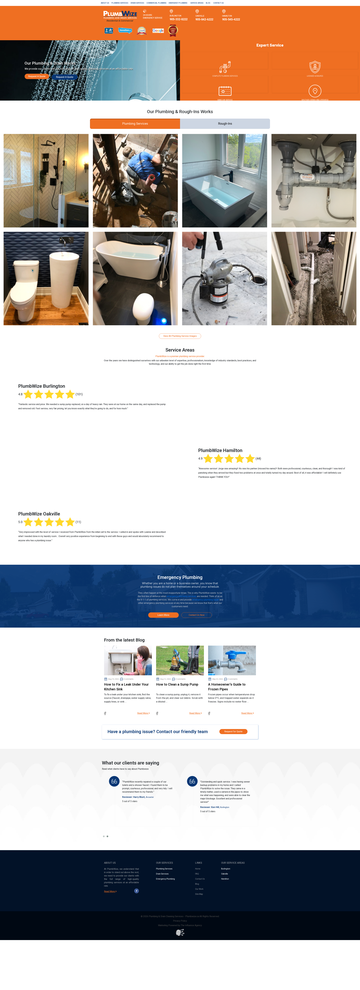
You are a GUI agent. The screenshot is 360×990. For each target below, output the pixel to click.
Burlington (225, 868)
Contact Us (218, 3)
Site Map (199, 894)
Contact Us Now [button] (196, 615)
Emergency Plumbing (178, 3)
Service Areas (196, 3)
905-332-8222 (178, 19)
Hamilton (225, 878)
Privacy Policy (180, 921)
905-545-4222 (231, 19)
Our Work (199, 889)
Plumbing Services (120, 3)
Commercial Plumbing (156, 3)
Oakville (224, 873)
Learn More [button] (163, 615)
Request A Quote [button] (36, 76)
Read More (143, 713)
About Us (105, 3)
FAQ (197, 873)
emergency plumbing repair (205, 599)
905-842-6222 (204, 19)
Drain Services (137, 3)
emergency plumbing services (181, 596)
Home (197, 868)
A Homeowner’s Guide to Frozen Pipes (227, 687)
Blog (208, 3)
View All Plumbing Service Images (180, 336)
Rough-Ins (225, 123)
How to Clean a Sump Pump (177, 684)
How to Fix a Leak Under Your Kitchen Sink (126, 687)
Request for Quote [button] (233, 731)
